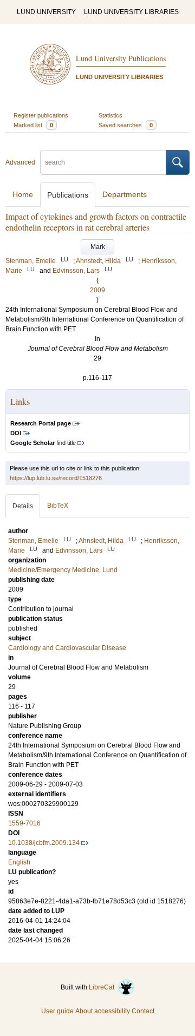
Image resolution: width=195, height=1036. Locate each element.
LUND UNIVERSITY (46, 12)
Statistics (110, 115)
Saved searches (126, 125)
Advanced (20, 162)
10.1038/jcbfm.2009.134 (44, 843)
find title (43, 443)
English (19, 862)
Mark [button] (97, 247)
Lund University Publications (121, 58)
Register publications (41, 115)
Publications (67, 195)
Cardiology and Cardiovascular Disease (67, 648)
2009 (97, 290)
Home (22, 194)
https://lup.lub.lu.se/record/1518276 (56, 478)
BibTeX (57, 505)
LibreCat (103, 987)
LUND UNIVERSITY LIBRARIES (131, 12)
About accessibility (102, 1011)
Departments (124, 194)
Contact (143, 1011)
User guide (57, 1011)
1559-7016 (24, 823)
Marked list (33, 125)
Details (22, 506)
